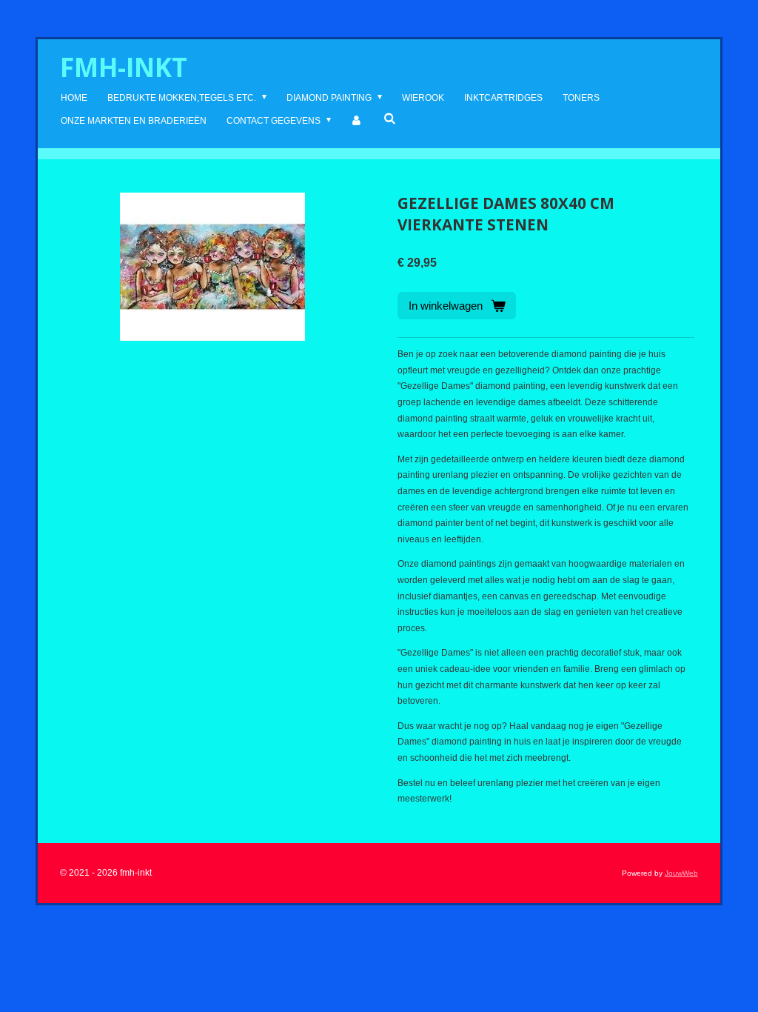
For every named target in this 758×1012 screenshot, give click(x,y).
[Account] (357, 121)
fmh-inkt (123, 67)
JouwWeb (681, 873)
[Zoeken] (389, 118)
